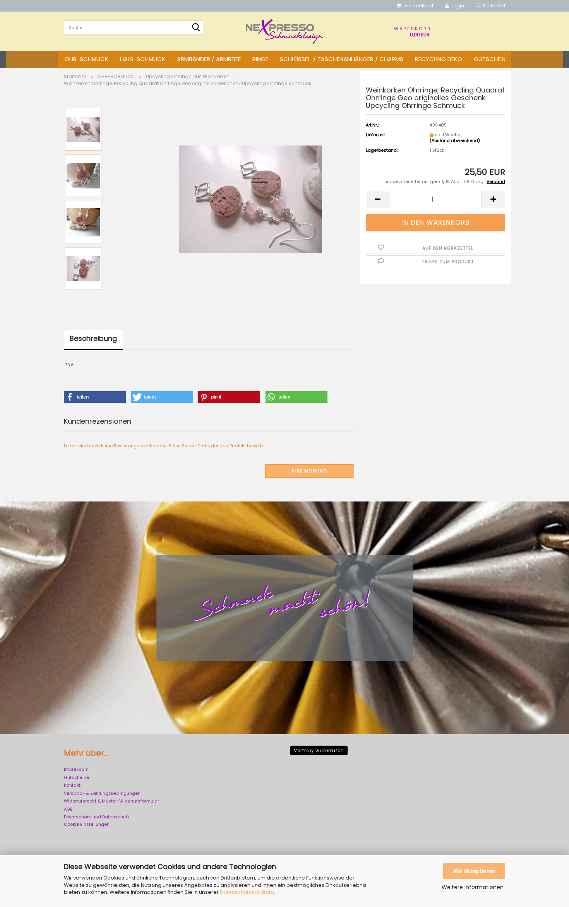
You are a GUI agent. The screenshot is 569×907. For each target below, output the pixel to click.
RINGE (260, 59)
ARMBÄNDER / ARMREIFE (209, 59)
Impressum (76, 769)
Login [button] (456, 5)
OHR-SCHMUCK (86, 59)
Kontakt (72, 785)
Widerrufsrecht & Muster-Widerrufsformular (111, 801)
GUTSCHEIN (490, 59)
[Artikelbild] (250, 198)
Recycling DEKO (438, 59)
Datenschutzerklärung (248, 892)
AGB (68, 809)
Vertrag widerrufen (319, 750)
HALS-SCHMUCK (142, 59)
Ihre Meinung (309, 471)
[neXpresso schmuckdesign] (284, 31)
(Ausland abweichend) (455, 140)
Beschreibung (93, 338)
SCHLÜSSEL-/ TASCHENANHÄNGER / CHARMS (341, 59)
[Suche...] (196, 28)
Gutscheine (76, 777)
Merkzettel (492, 5)
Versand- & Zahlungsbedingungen (102, 793)
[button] (415, 6)
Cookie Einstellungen (87, 824)
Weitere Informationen (473, 887)
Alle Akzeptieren (474, 871)
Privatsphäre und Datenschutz (97, 817)
